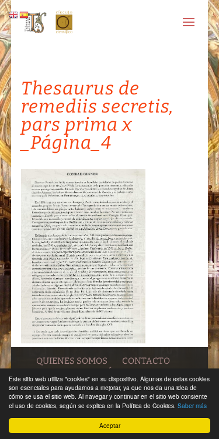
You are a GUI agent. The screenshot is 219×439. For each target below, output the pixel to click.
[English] (14, 14)
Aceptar (109, 425)
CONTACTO (146, 361)
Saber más (192, 405)
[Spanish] (24, 14)
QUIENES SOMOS (71, 361)
